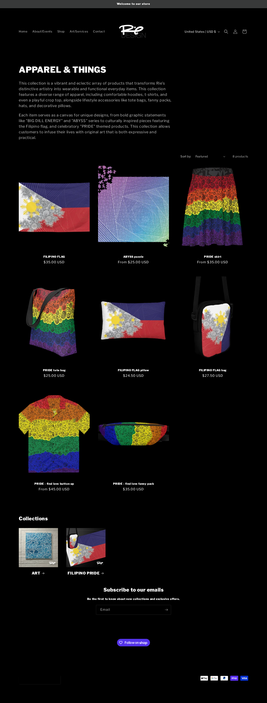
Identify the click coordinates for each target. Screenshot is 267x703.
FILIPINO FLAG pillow (133, 370)
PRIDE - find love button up (54, 483)
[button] (226, 31)
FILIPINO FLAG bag (213, 370)
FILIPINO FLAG (54, 256)
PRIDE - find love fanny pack (133, 483)
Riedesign (35, 694)
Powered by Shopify (54, 694)
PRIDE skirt (213, 256)
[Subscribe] (166, 610)
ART (36, 573)
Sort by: (185, 156)
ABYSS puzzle (133, 256)
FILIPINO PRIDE (83, 573)
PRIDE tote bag (54, 370)
